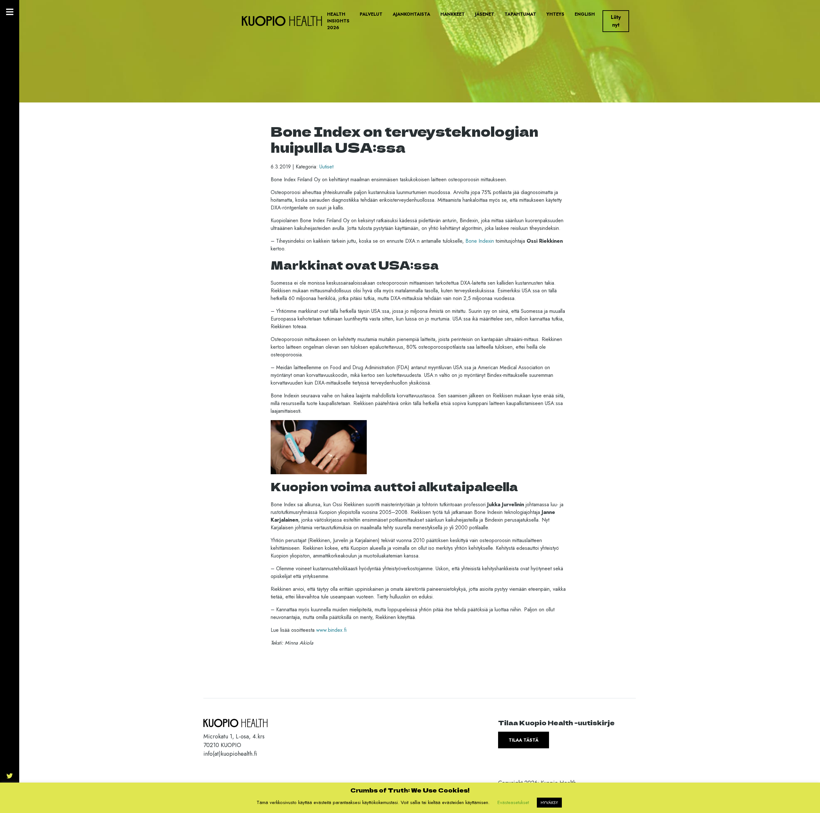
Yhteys (555, 14)
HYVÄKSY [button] (549, 803)
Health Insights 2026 (338, 21)
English (585, 14)
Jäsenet (484, 14)
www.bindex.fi (331, 630)
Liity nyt (616, 20)
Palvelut (371, 14)
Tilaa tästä (523, 740)
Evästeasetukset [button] (513, 802)
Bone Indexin (479, 241)
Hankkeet (452, 14)
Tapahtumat (520, 14)
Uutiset (326, 166)
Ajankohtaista (411, 14)
